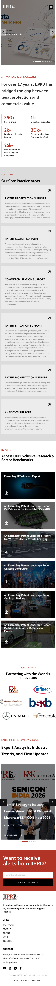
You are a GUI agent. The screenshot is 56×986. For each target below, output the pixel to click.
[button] (51, 7)
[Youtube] (4, 968)
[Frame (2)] (21, 968)
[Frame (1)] (10, 968)
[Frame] (15, 968)
